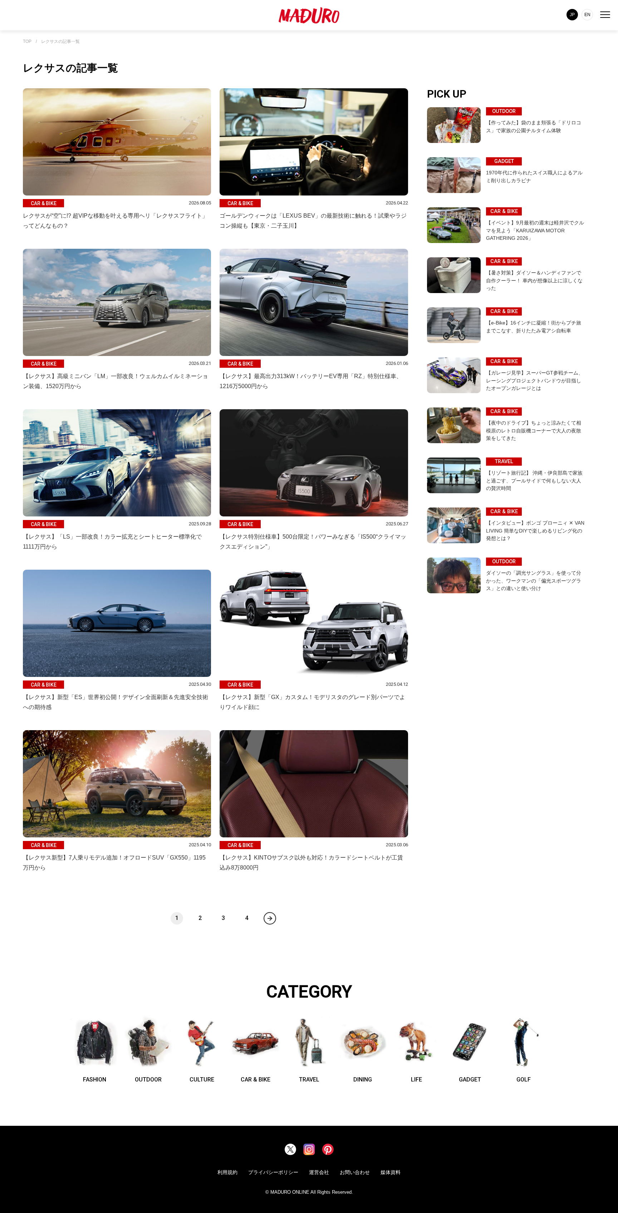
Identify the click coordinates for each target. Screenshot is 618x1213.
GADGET (470, 1079)
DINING (362, 1079)
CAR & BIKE (255, 1079)
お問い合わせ (355, 1172)
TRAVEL (309, 1079)
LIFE (416, 1079)
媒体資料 (391, 1172)
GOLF (523, 1079)
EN (587, 14)
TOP (27, 41)
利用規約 (227, 1172)
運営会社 (319, 1172)
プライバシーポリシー (273, 1172)
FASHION (94, 1079)
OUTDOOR (148, 1079)
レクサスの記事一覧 (60, 41)
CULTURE (202, 1079)
